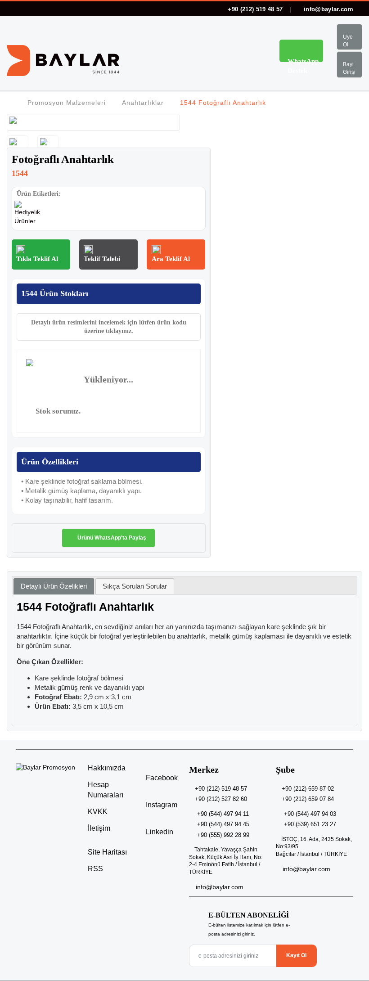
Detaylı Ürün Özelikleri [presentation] (54, 586)
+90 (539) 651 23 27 (310, 824)
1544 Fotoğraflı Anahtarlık (223, 102)
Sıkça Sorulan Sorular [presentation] (135, 586)
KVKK (98, 811)
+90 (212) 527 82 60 (221, 799)
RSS (95, 869)
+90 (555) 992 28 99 (223, 835)
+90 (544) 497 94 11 (223, 813)
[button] (254, 52)
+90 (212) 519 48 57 (255, 9)
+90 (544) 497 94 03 (310, 813)
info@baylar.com (327, 9)
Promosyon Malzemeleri (66, 102)
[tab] (54, 586)
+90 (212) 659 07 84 (308, 799)
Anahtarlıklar (143, 102)
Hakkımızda (107, 768)
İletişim (99, 828)
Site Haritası (107, 852)
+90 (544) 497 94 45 (223, 824)
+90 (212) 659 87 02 (308, 788)
